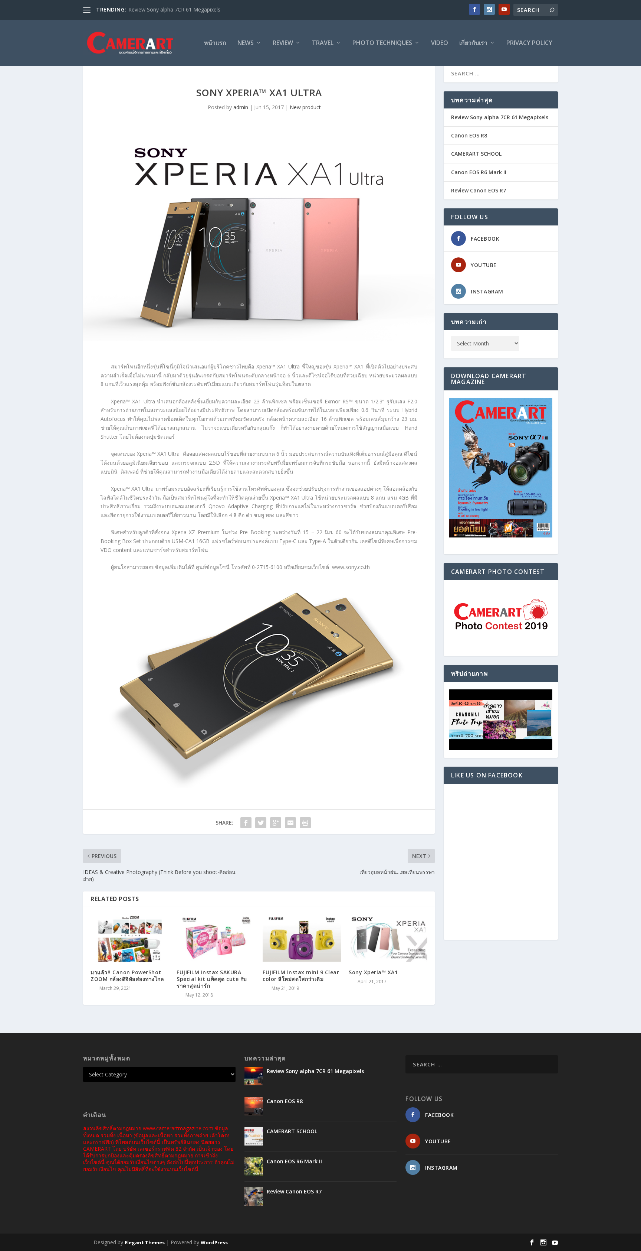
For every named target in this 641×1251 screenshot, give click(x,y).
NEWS (245, 43)
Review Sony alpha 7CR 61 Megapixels (174, 9)
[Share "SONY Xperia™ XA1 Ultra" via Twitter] (260, 822)
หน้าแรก (215, 43)
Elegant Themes (145, 1242)
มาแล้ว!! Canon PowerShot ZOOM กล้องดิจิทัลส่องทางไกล (127, 975)
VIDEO (439, 43)
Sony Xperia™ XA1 (373, 972)
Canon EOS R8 (469, 135)
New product (305, 107)
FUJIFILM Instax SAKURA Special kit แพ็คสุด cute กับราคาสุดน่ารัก (212, 979)
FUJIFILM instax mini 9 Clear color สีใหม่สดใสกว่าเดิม (301, 975)
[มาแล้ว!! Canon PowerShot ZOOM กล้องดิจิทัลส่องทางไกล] (130, 938)
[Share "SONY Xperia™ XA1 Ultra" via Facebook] (246, 822)
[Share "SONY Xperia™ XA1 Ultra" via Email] (290, 822)
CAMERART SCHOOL (476, 153)
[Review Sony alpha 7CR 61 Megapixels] (253, 1076)
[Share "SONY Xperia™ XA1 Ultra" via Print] (305, 822)
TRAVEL (322, 43)
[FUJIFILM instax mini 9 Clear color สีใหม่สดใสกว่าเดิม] (302, 938)
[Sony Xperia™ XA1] (388, 938)
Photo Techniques (382, 43)
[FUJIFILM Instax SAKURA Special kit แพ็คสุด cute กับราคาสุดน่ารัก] (216, 938)
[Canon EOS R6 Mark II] (253, 1166)
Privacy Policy (529, 43)
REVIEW (283, 43)
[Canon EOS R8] (253, 1106)
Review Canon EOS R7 (478, 190)
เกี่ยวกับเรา (473, 43)
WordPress (214, 1242)
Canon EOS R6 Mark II (478, 172)
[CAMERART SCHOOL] (253, 1136)
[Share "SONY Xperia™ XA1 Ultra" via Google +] (275, 822)
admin (240, 107)
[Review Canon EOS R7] (253, 1196)
